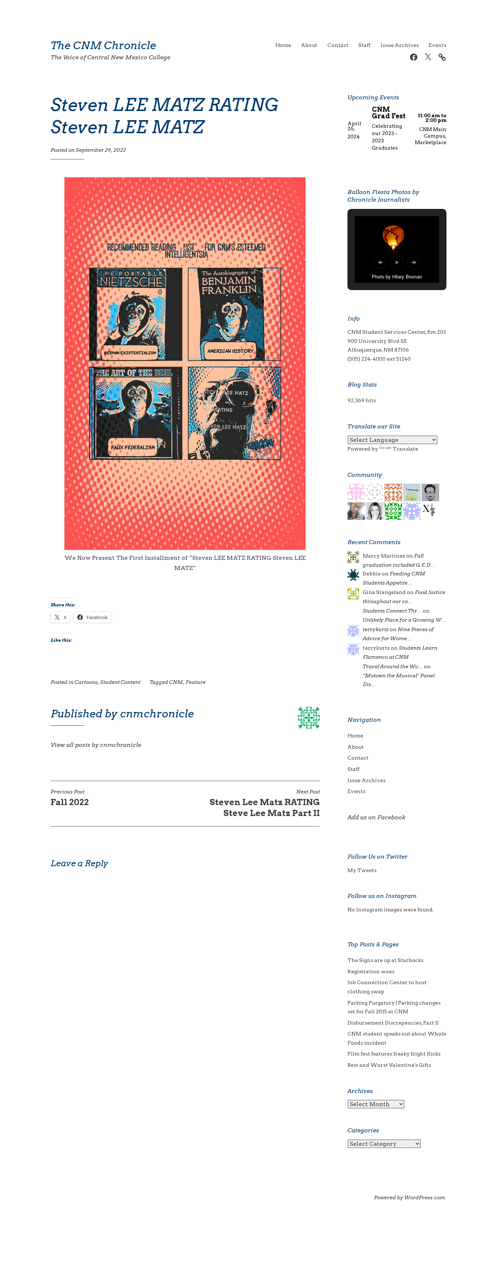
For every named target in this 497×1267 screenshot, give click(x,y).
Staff (364, 45)
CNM (176, 682)
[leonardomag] (412, 492)
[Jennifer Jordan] (356, 511)
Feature (196, 682)
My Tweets (362, 870)
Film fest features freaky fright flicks (394, 1054)
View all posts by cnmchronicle (96, 744)
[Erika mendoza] (393, 492)
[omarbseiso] (374, 492)
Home (283, 45)
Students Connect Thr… (392, 611)
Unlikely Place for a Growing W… (404, 620)
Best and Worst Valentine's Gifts (389, 1065)
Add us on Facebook (376, 817)
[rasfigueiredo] (356, 492)
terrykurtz (376, 629)
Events (437, 45)
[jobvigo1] (374, 511)
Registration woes (370, 971)
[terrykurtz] (412, 511)
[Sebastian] (430, 492)
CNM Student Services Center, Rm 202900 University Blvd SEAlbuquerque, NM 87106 (396, 341)
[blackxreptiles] (430, 511)
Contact (338, 45)
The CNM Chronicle (103, 45)
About (309, 45)
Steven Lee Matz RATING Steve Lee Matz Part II (265, 803)
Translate (405, 449)
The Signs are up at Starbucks (385, 960)
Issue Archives (400, 45)
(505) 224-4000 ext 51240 (379, 359)
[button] (380, 262)
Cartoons (86, 682)
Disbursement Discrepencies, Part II (393, 1023)
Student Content (120, 682)
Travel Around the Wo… (393, 666)
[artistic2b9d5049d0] (393, 511)
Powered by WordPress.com (409, 1197)
